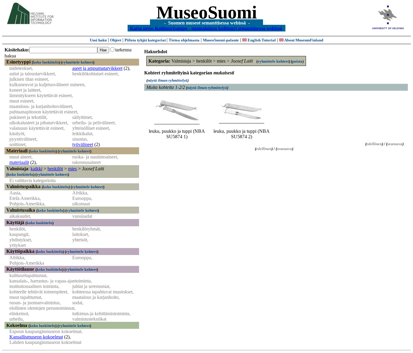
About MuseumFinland (303, 40)
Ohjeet (115, 40)
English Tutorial (261, 40)
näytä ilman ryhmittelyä (167, 80)
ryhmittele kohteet (77, 62)
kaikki (36, 168)
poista (297, 61)
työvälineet (82, 144)
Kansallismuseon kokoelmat (36, 336)
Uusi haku (98, 40)
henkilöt (55, 168)
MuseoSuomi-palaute (221, 40)
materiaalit (19, 162)
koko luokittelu (46, 62)
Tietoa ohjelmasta (184, 40)
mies (72, 168)
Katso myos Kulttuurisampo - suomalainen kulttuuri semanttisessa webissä (206, 28)
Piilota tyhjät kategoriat (146, 40)
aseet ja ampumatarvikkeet (97, 68)
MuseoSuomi (206, 12)
